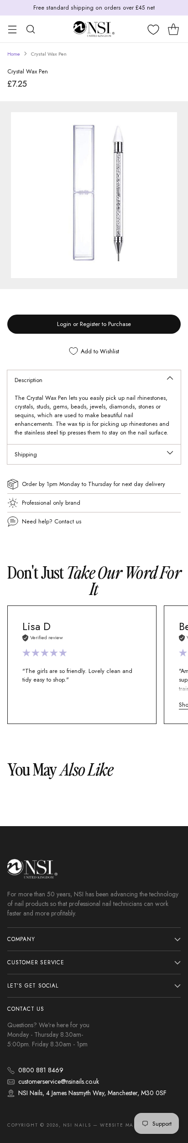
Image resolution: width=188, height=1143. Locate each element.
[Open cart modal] (173, 29)
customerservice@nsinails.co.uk (58, 1081)
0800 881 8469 (40, 1070)
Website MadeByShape (132, 1125)
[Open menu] (12, 29)
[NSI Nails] (94, 29)
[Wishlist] (153, 29)
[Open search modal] (30, 29)
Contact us (67, 521)
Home (13, 53)
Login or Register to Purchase (94, 324)
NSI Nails (77, 1125)
